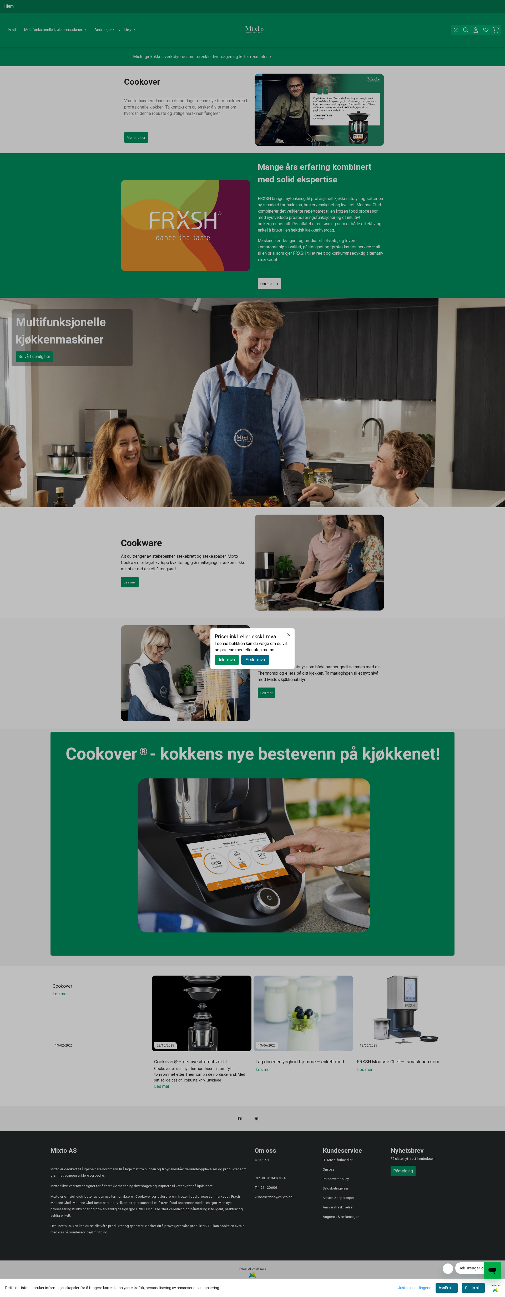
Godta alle (473, 1288)
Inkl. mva (227, 659)
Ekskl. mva (255, 659)
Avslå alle (446, 1288)
